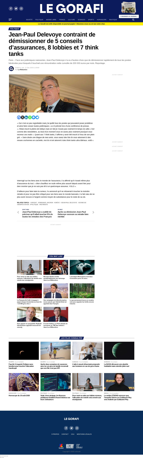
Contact (65, 434)
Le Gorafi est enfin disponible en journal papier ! (71, 24)
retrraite (44, 204)
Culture (71, 19)
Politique (39, 19)
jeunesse (82, 202)
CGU (72, 434)
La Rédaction (22, 69)
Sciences (81, 19)
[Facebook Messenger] (33, 117)
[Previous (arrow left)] (1, 457)
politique (34, 204)
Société (29, 19)
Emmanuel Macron (46, 202)
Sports (91, 19)
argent (34, 202)
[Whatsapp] (30, 117)
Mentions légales (84, 434)
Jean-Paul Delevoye (69, 202)
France (62, 19)
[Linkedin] (26, 117)
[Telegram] (37, 117)
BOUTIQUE (113, 19)
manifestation (23, 204)
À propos (55, 434)
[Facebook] (19, 117)
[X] (22, 117)
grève (57, 202)
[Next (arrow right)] (3, 457)
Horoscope (101, 19)
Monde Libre (51, 19)
